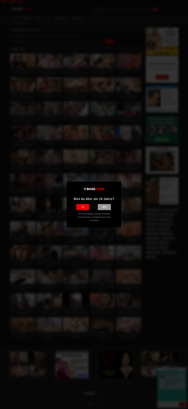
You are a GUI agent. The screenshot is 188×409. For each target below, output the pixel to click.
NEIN (104, 207)
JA (83, 207)
